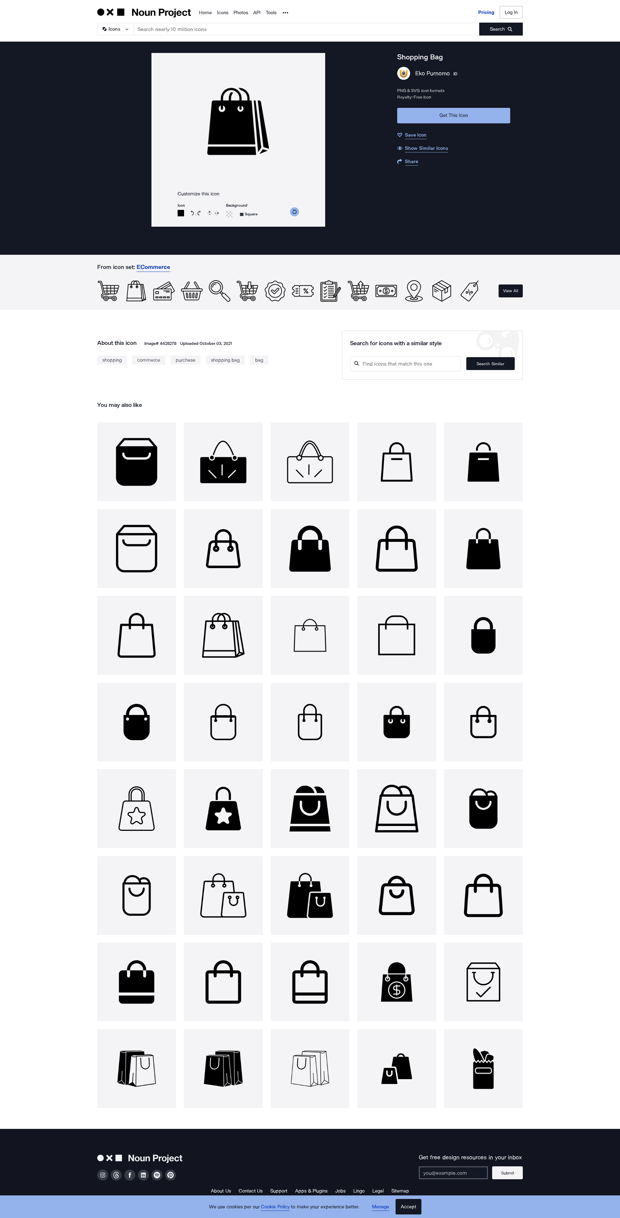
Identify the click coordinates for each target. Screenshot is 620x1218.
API (257, 12)
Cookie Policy (275, 1207)
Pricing (486, 12)
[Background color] (229, 214)
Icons (222, 12)
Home (205, 12)
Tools (271, 12)
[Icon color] (180, 213)
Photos (240, 12)
